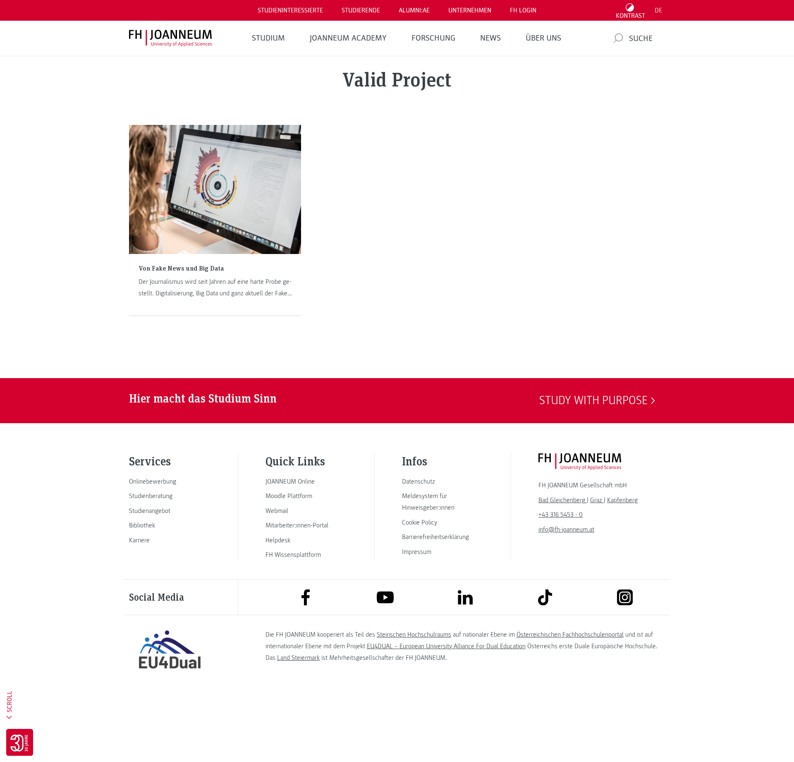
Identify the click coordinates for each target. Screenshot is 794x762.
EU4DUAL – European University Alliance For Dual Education (446, 646)
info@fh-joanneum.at (566, 529)
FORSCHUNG (433, 38)
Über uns (543, 38)
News (490, 38)
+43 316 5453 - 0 (560, 514)
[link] (169, 481)
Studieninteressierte (290, 10)
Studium (268, 38)
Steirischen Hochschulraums (414, 634)
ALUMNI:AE (414, 10)
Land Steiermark (298, 658)
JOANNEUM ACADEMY (348, 38)
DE (658, 10)
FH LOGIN (523, 10)
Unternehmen (469, 10)
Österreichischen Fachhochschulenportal (570, 634)
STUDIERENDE (361, 10)
